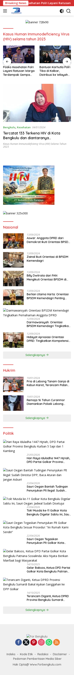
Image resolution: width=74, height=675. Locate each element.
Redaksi (42, 654)
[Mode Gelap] (61, 11)
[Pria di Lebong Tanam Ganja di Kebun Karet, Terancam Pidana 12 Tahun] (13, 384)
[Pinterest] (33, 642)
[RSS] (56, 642)
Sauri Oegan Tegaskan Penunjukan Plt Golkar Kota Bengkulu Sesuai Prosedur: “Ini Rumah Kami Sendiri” (47, 541)
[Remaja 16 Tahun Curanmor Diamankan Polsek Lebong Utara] (13, 403)
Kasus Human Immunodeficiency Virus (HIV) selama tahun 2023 (34, 145)
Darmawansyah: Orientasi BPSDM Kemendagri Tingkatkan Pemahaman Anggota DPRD (48, 324)
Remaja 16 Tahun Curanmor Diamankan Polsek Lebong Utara (46, 402)
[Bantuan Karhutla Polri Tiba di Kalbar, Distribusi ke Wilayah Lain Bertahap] (55, 54)
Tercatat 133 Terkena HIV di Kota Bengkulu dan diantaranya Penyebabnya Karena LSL (31, 138)
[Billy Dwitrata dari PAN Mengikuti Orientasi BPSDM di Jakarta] (13, 278)
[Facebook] (18, 642)
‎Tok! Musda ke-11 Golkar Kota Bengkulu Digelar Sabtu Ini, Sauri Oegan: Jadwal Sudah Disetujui (49, 512)
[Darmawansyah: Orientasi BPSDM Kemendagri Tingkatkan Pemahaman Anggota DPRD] (37, 313)
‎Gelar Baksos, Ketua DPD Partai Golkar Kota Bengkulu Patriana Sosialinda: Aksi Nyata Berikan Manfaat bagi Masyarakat (48, 569)
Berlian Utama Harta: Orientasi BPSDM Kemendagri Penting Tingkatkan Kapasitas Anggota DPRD (48, 296)
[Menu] (6, 10)
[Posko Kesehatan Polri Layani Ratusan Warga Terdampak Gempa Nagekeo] (19, 54)
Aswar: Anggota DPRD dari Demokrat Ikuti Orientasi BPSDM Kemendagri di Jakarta (49, 240)
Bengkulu (9, 127)
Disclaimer (60, 654)
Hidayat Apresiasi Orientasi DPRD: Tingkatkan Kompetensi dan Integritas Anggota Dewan (48, 339)
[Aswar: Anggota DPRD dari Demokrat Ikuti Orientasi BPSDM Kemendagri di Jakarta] (13, 241)
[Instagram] (41, 642)
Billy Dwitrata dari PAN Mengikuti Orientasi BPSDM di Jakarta (46, 277)
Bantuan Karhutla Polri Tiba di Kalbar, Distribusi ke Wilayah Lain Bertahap (54, 71)
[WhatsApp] (49, 642)
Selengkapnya (35, 355)
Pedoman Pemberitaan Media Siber (37, 659)
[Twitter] (26, 642)
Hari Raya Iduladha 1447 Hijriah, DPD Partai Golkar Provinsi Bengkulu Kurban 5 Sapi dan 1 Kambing (48, 460)
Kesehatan (24, 127)
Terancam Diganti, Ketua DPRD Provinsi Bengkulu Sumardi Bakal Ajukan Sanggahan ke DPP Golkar (48, 598)
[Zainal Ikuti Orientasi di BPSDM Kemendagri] (13, 259)
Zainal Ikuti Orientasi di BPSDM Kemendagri (47, 258)
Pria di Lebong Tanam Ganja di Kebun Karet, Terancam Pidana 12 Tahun (48, 383)
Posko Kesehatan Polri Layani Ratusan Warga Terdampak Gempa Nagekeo (19, 71)
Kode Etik (26, 654)
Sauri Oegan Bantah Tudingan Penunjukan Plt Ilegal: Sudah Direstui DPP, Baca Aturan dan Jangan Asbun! (47, 488)
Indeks (11, 654)
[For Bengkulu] (16, 10)
